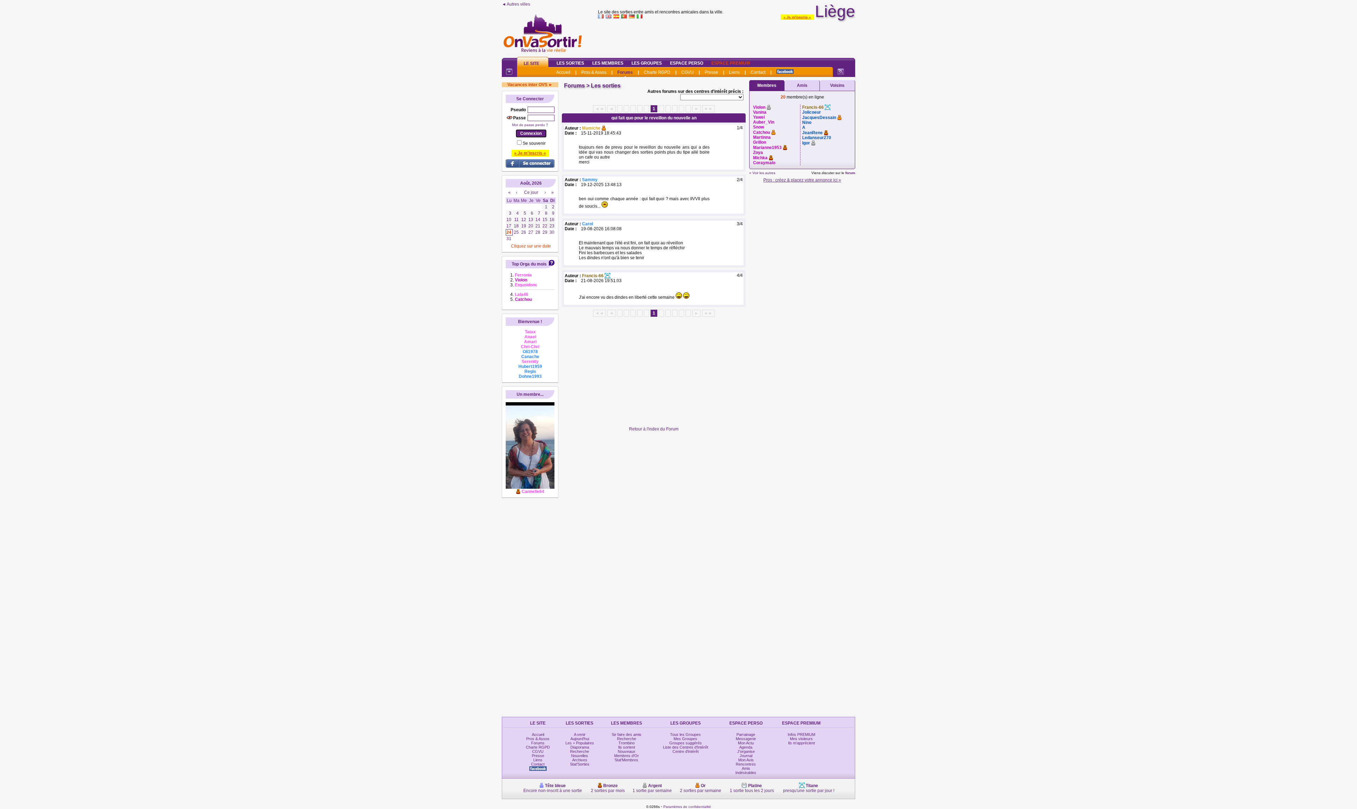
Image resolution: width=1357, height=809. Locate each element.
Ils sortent (626, 747)
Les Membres (607, 63)
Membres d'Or (626, 756)
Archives (579, 760)
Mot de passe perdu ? (530, 125)
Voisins (837, 85)
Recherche (579, 751)
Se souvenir (534, 143)
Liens (734, 72)
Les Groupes (646, 63)
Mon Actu (746, 743)
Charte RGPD (657, 72)
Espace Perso (686, 63)
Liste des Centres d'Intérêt (685, 747)
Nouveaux (626, 751)
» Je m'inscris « (797, 17)
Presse (711, 72)
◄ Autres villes (516, 4)
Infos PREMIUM (801, 734)
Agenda (745, 747)
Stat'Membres (626, 760)
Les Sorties (570, 63)
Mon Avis (746, 760)
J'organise (746, 751)
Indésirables (745, 773)
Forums (625, 72)
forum (850, 173)
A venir (580, 734)
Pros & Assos (593, 72)
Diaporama (579, 747)
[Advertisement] (726, 37)
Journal (746, 756)
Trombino (626, 743)
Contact (758, 72)
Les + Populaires (579, 743)
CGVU (687, 72)
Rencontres (746, 764)
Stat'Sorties (579, 764)
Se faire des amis (626, 734)
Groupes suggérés (685, 743)
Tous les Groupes (685, 734)
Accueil (563, 72)
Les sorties (606, 86)
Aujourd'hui (579, 739)
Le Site (531, 63)
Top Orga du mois (529, 264)
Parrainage (745, 734)
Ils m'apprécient (801, 743)
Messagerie (746, 739)
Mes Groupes (685, 739)
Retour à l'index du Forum (653, 429)
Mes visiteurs (801, 739)
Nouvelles (579, 756)
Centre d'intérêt (685, 751)
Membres (766, 85)
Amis (802, 85)
